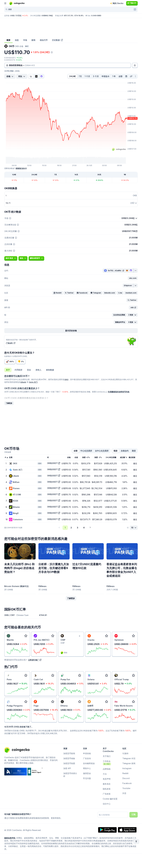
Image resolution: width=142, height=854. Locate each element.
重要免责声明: (10, 838)
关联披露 (7, 452)
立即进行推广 (33, 660)
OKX (66, 379)
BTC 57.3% (68, 16)
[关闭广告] (79, 636)
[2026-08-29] (126, 76)
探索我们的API (21, 168)
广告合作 (9, 343)
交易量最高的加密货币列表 (118, 392)
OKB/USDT (52, 463)
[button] (133, 278)
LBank (23, 382)
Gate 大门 (33, 382)
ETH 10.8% (78, 16)
